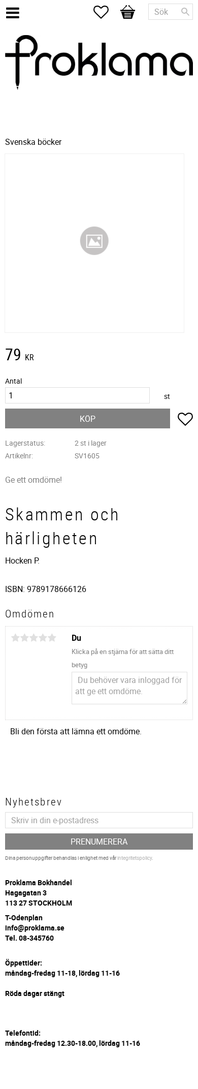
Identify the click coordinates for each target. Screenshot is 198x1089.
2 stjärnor (24, 637)
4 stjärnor (42, 637)
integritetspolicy (134, 857)
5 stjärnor (51, 637)
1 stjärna (15, 637)
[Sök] (185, 11)
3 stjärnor (33, 637)
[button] (106, 12)
